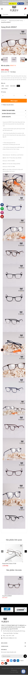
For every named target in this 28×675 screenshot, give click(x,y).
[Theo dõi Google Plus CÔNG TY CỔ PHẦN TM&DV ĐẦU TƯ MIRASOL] (8, 660)
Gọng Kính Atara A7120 (9, 563)
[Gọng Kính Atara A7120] (14, 553)
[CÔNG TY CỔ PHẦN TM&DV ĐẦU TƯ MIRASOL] (5, 620)
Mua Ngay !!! (12, 3)
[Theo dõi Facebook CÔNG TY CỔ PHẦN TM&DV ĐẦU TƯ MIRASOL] (14, 660)
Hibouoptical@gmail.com (10, 638)
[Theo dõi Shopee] (2, 663)
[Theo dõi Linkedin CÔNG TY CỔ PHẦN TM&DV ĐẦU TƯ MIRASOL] (18, 660)
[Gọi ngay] (2, 350)
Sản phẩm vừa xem (14, 570)
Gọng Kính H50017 (7, 596)
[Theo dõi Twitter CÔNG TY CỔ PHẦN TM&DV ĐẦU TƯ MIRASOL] (11, 660)
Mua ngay (14, 101)
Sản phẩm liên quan (14, 540)
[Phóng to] (23, 52)
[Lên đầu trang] (24, 670)
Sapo (17, 672)
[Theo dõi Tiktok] (5, 663)
